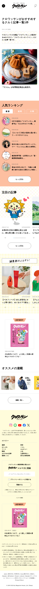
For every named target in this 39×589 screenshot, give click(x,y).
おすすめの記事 (7, 453)
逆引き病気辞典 (25, 455)
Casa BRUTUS (25, 574)
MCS (16, 578)
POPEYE (16, 574)
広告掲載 (32, 578)
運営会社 (24, 544)
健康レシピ (5, 455)
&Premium (11, 576)
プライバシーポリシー (25, 489)
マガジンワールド (23, 578)
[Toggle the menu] (3, 6)
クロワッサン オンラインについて (11, 544)
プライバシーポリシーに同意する (20, 479)
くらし (22, 447)
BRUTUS (10, 574)
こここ (12, 578)
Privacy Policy (19, 580)
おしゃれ (4, 447)
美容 (21, 445)
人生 (21, 451)
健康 (3, 445)
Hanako (4, 576)
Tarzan (17, 576)
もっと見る (19, 179)
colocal (22, 576)
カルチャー (23, 449)
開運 (3, 451)
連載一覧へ (19, 400)
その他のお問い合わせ (12, 546)
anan (5, 574)
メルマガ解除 (19, 497)
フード (4, 449)
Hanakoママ (28, 576)
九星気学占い (24, 453)
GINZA (32, 574)
